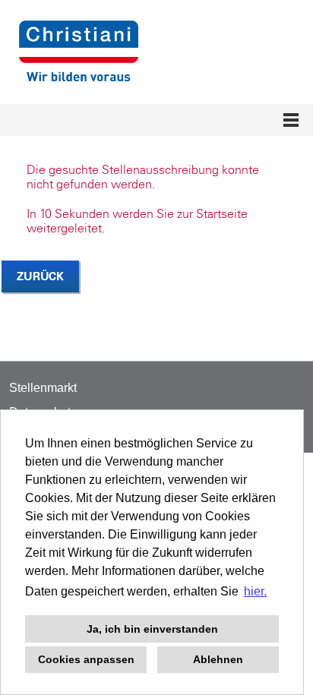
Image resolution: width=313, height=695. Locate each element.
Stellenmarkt (43, 387)
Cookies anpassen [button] (86, 659)
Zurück (40, 276)
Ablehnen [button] (218, 659)
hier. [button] (255, 591)
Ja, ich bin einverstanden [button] (152, 629)
